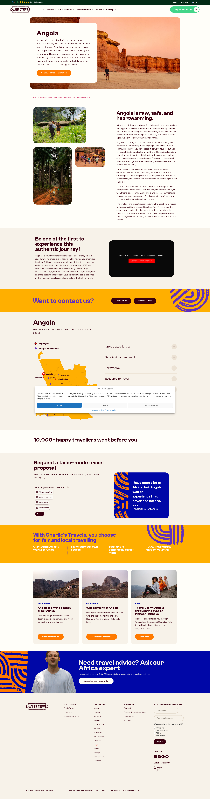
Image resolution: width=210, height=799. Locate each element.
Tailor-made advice (81, 97)
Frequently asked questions (135, 712)
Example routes (55, 97)
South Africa (99, 724)
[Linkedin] (163, 756)
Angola (97, 744)
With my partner (162, 730)
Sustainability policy (131, 790)
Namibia (97, 728)
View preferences (151, 405)
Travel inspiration (83, 9)
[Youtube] (167, 756)
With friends (160, 735)
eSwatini (97, 740)
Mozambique (99, 736)
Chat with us (121, 301)
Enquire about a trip (183, 9)
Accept (59, 405)
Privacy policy (111, 410)
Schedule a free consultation (54, 73)
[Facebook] (155, 756)
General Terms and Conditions (81, 790)
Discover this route (50, 636)
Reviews (67, 97)
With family (160, 733)
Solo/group (160, 728)
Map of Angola (39, 97)
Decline (105, 405)
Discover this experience (102, 636)
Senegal (97, 752)
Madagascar (99, 756)
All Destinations (65, 9)
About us (98, 9)
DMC (175, 2)
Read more (144, 636)
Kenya (96, 708)
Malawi (96, 748)
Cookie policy (98, 410)
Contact (184, 2)
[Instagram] (159, 756)
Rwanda (97, 720)
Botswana (98, 732)
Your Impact (111, 9)
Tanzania (97, 716)
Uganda (97, 712)
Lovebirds (68, 712)
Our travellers (48, 9)
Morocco (97, 761)
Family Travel (69, 708)
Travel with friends (71, 716)
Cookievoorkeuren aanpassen (141, 261)
